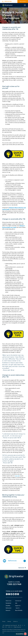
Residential (8, 603)
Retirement (8, 608)
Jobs (16, 603)
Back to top (21, 567)
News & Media (18, 610)
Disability (8, 605)
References (12, 561)
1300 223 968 (7, 1)
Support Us (17, 605)
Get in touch (23, 1)
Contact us (15, 621)
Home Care (8, 600)
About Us (17, 608)
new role (17, 475)
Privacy (3, 621)
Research (8, 610)
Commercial (18, 600)
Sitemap (9, 621)
